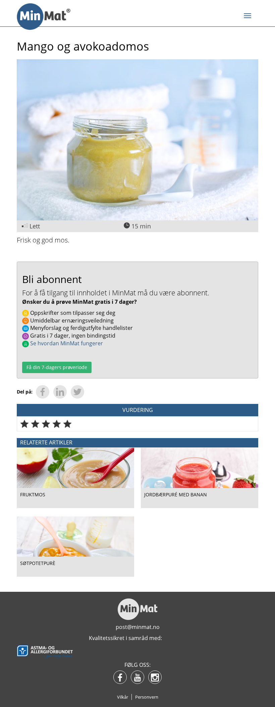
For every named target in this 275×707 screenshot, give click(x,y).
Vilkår (122, 697)
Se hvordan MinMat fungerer (66, 343)
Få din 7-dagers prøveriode (56, 367)
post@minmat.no (138, 627)
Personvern (146, 697)
